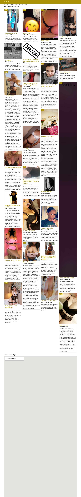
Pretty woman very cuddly (13, 167)
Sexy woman (45, 40)
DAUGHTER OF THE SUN (13, 260)
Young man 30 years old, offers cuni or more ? (49, 85)
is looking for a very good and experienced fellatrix (31, 60)
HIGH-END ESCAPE (47, 136)
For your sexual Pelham (67, 278)
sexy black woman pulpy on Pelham (12, 206)
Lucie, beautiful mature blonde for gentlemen (30, 84)
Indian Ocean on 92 (11, 33)
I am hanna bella (10, 96)
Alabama (21, 4)
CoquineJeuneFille (47, 228)
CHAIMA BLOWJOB (29, 231)
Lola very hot (64, 325)
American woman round (48, 300)
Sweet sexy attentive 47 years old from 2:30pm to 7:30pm (31, 181)
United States (14, 4)
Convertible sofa (65, 72)
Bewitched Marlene (66, 37)
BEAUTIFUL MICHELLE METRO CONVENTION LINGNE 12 (48, 257)
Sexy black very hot (29, 262)
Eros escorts (7, 4)
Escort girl (26, 33)
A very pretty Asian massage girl (11, 306)
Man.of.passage (46, 191)
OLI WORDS (6, 1)
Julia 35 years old (28, 149)
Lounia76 (8, 60)
